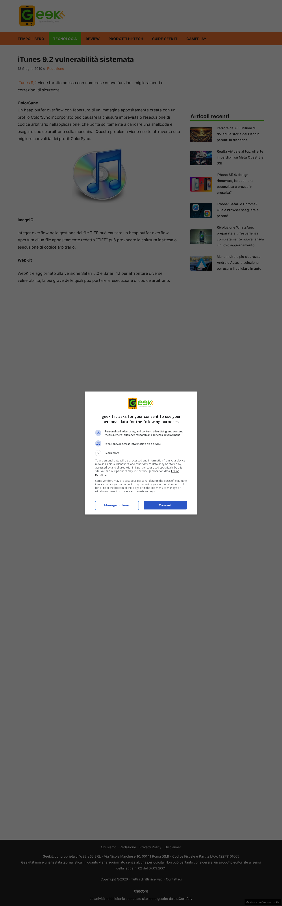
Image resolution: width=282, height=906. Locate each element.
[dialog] (141, 453)
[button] (141, 453)
